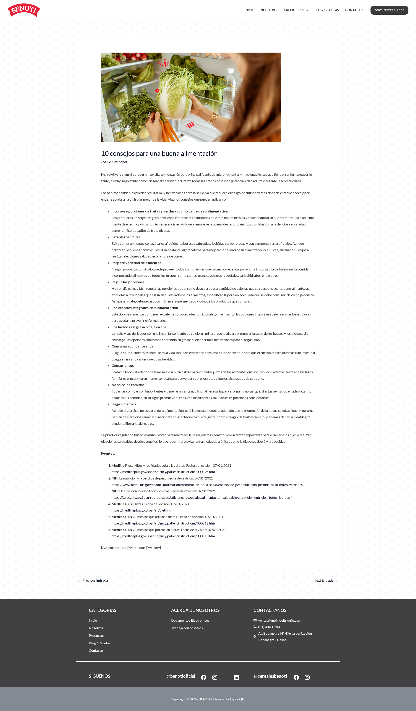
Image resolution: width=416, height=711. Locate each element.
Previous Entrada (93, 580)
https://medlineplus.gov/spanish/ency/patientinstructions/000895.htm (163, 472)
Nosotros (269, 10)
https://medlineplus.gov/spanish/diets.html (143, 510)
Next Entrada (326, 580)
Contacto (354, 10)
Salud (107, 162)
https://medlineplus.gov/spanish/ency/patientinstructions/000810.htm (163, 536)
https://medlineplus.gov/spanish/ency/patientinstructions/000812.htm (163, 523)
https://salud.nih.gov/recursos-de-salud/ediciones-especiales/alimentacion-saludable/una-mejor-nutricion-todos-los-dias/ (202, 497)
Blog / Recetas (326, 10)
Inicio (249, 10)
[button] (389, 10)
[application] (306, 10)
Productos (294, 10)
